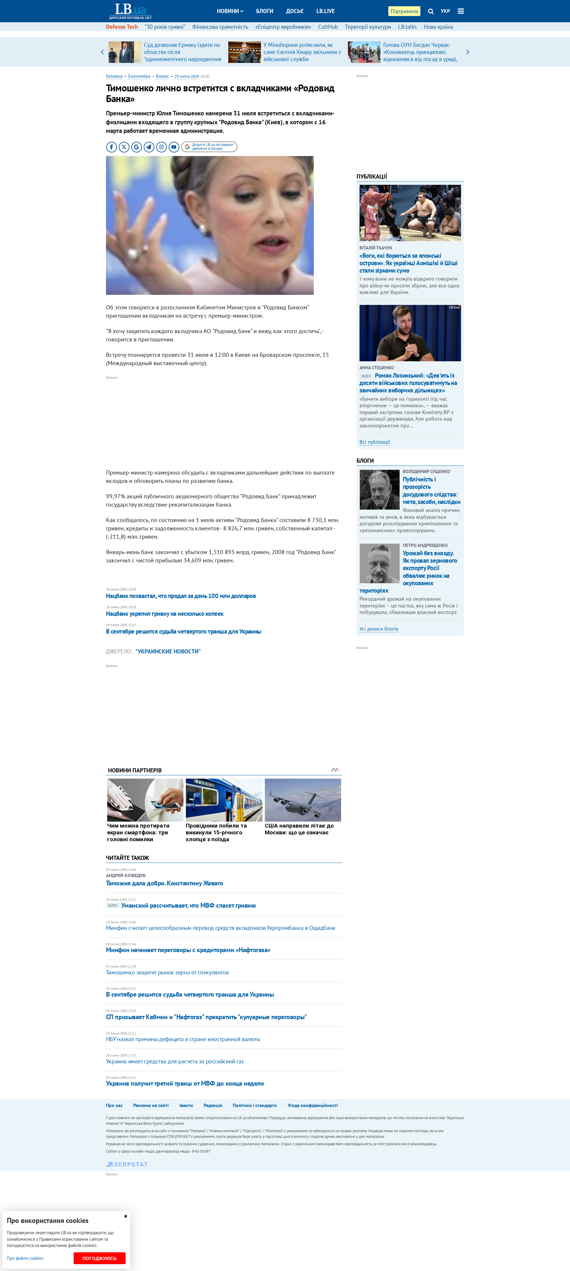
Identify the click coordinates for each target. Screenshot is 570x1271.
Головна (114, 76)
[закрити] (125, 1216)
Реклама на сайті (151, 1105)
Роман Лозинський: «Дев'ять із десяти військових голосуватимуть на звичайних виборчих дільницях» (408, 382)
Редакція (213, 1105)
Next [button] (467, 52)
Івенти (186, 1105)
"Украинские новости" (168, 651)
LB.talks (407, 26)
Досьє (295, 11)
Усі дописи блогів (379, 629)
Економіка (139, 76)
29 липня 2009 (187, 76)
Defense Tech (122, 26)
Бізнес (162, 76)
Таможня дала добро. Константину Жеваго (164, 883)
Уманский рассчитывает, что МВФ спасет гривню (182, 905)
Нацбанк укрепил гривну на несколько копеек (165, 614)
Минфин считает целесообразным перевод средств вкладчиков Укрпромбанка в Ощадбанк (220, 928)
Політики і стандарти (255, 1105)
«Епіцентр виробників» (283, 26)
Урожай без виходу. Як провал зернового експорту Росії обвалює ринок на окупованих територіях (408, 571)
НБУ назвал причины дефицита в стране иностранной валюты (183, 1039)
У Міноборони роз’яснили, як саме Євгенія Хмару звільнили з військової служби (302, 52)
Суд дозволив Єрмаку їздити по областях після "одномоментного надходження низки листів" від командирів (182, 55)
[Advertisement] (224, 422)
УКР (445, 11)
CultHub (328, 26)
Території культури (368, 26)
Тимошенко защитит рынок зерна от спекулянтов (167, 972)
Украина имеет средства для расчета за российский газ (175, 1061)
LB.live (325, 11)
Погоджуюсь (100, 1258)
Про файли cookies (25, 1258)
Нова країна (438, 26)
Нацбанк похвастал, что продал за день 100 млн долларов (181, 596)
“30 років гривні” (165, 26)
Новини (228, 11)
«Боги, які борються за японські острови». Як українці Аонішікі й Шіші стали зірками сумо (408, 263)
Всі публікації (375, 442)
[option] (166, 52)
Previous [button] (102, 52)
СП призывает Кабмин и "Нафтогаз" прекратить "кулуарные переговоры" (206, 1017)
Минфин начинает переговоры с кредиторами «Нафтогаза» (188, 950)
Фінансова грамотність (220, 26)
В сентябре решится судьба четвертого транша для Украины (184, 631)
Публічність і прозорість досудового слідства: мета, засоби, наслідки (431, 490)
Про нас (114, 1105)
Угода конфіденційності (313, 1105)
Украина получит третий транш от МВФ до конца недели (185, 1083)
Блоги (264, 11)
